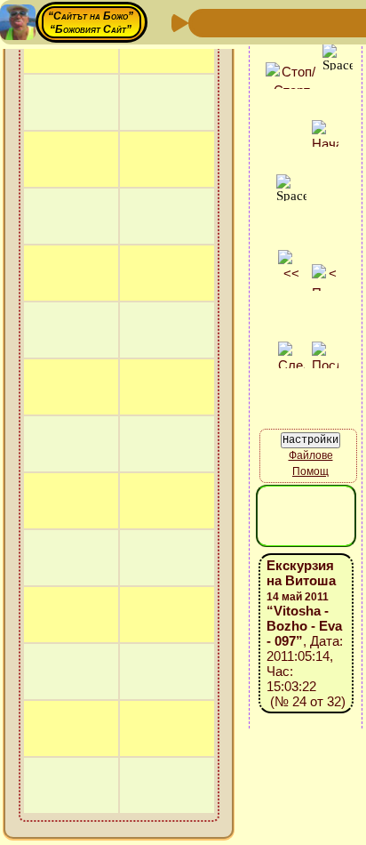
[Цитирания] (289, 21)
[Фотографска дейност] (346, 21)
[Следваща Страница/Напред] (232, 21)
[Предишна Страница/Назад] (204, 21)
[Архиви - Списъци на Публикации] (261, 21)
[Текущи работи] (318, 21)
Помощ (310, 471)
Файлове (311, 455)
